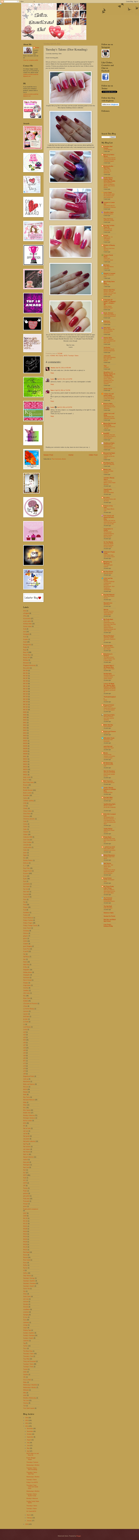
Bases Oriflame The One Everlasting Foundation (109, 331)
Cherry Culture (27, 811)
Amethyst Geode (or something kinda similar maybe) (109, 677)
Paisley (25, 1188)
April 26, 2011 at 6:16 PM (64, 379)
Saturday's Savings (29, 1278)
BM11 (25, 722)
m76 (24, 1066)
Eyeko (25, 878)
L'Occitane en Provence (30, 1003)
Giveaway (26, 930)
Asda (24, 629)
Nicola (106, 753)
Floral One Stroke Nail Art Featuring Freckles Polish (108, 545)
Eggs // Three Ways (109, 668)
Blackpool (26, 663)
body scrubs (26, 777)
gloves (25, 938)
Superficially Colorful (108, 490)
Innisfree (25, 988)
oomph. (106, 235)
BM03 (25, 712)
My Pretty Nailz (108, 619)
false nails (26, 891)
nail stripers (26, 1149)
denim (25, 852)
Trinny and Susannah (29, 1361)
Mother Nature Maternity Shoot (108, 307)
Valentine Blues (108, 573)
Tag (24, 1343)
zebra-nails (107, 356)
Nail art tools (27, 1128)
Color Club (26, 839)
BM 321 (25, 704)
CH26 (24, 803)
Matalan (25, 1092)
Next (24, 1170)
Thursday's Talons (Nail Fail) (31, 1473)
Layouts (25, 1014)
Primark (25, 1204)
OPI (24, 1185)
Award (25, 642)
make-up (25, 1079)
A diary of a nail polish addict (109, 394)
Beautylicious (108, 603)
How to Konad (27, 980)
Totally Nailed (108, 829)
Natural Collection (28, 1157)
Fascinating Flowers (109, 901)
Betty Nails (107, 328)
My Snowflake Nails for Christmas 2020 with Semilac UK (109, 195)
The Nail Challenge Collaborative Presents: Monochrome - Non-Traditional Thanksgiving (109, 585)
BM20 (25, 738)
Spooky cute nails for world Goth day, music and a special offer (110, 522)
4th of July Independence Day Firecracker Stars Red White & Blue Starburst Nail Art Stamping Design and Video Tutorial (110, 625)
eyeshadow (26, 884)
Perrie (105, 700)
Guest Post (26, 949)
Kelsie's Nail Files (109, 290)
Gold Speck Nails (109, 715)
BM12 (25, 725)
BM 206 (25, 670)
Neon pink (26, 1162)
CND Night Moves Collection (109, 267)
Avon (24, 636)
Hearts (25, 962)
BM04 (25, 715)
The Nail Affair (108, 797)
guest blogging (27, 946)
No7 (24, 1172)
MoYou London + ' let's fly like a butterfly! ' (110, 807)
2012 (27, 1423)
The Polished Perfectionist (108, 898)
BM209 (25, 754)
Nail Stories (107, 863)
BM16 (25, 733)
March (29, 1515)
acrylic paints (27, 621)
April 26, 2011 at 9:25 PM (64, 407)
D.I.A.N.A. (107, 497)
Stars (24, 1320)
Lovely (25, 1029)
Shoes (25, 1294)
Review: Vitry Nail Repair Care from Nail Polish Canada (110, 293)
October (29, 1434)
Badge (25, 647)
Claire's (25, 826)
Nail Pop (25, 1144)
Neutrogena (26, 1165)
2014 (27, 1417)
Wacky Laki (107, 469)
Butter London (27, 793)
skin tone (26, 1299)
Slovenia (25, 1307)
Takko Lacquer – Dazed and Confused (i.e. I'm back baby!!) (109, 708)
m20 (24, 1032)
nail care (25, 1131)
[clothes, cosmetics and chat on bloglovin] (110, 105)
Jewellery (26, 990)
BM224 (25, 769)
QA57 (25, 1213)
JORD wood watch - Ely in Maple (109, 648)
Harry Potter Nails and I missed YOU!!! (109, 556)
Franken (25, 915)
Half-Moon (26, 956)
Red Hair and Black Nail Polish (110, 920)
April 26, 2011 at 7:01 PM (62, 390)
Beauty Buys (27, 655)
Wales (25, 1382)
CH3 (24, 806)
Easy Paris (26, 868)
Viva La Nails (27, 1379)
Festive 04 (26, 897)
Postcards (26, 1201)
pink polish (26, 1196)
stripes (25, 1327)
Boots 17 (25, 780)
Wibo (24, 1392)
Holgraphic (26, 969)
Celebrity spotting (28, 800)
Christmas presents (29, 819)
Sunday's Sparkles (28, 1333)
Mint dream (107, 604)
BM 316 (25, 696)
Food (24, 910)
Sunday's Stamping (29, 1335)
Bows (24, 787)
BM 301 (25, 673)
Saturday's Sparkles (29, 1281)
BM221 (25, 764)
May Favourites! (108, 799)
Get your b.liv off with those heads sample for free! (109, 774)
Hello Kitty (26, 964)
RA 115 (25, 1218)
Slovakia (25, 1304)
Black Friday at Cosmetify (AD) (108, 229)
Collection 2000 (27, 837)
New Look (26, 1167)
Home (70, 455)
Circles (25, 824)
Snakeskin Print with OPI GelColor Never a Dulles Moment (110, 436)
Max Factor (26, 1097)
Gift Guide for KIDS (109, 220)
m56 (24, 1042)
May (28, 1448)
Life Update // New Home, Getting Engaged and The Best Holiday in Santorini (109, 380)
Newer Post (48, 455)
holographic (26, 975)
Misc (24, 1107)
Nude (24, 1178)
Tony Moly (26, 1359)
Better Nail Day (108, 725)
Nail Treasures (108, 781)
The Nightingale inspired (108, 565)
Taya (105, 365)
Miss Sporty (59, 355)
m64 (24, 1055)
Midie (24, 1102)
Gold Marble (107, 322)
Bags (24, 650)
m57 (24, 1045)
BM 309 (25, 681)
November (30, 1431)
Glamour (25, 933)
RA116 (25, 1239)
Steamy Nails (108, 337)
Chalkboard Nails (109, 443)
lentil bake (26, 1016)
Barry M (25, 652)
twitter (25, 1372)
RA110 (25, 1231)
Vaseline (25, 1374)
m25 (24, 1034)
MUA (24, 1123)
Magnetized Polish (28, 1076)
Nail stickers (27, 1146)
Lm (24, 1024)
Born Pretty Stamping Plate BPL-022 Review (109, 359)
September (30, 1437)
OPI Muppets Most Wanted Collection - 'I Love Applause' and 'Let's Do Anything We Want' (110, 821)
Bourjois (25, 785)
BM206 (25, 748)
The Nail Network (109, 594)
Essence (25, 873)
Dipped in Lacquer (109, 273)
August (29, 1440)
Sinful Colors (27, 1296)
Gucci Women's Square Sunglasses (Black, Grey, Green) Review (109, 185)
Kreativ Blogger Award (31, 1458)
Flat (24, 902)
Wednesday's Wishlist (29, 1387)
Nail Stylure (26, 1152)
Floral (24, 904)
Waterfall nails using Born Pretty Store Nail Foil (110, 840)
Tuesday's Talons (73, 355)
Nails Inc (25, 1154)
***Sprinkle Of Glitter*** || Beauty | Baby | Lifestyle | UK (110, 302)
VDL (24, 1377)
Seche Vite (26, 1288)
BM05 (25, 717)
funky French (27, 928)
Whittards (26, 1390)
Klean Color (26, 998)
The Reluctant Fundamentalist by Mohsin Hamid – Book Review (109, 534)
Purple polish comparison (30, 1209)
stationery (26, 1322)
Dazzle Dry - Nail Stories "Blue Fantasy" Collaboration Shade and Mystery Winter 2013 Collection (109, 869)
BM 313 (25, 689)
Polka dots (26, 1198)
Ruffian (25, 1265)
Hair (24, 954)
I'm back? (106, 367)
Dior (24, 858)
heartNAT (106, 433)
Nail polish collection (29, 1141)
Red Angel (26, 1252)
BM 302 (25, 676)
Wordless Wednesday (29, 1398)
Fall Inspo (106, 285)
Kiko (24, 996)
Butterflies (26, 795)
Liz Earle (25, 1021)
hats (24, 959)
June (28, 1445)
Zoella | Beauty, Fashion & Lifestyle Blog (110, 789)
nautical (25, 1159)
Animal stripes (27, 626)
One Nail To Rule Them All (109, 226)
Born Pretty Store (28, 782)
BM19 (25, 735)
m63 (24, 1053)
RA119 (25, 1244)
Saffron (25, 1273)
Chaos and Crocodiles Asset (108, 259)
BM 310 (25, 683)
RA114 (25, 1236)
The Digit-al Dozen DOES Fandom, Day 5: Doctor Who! (109, 658)
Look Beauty (27, 1027)
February (29, 1518)
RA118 (25, 1242)
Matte (25, 1094)
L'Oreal (25, 1006)
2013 (27, 1420)
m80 (24, 1074)
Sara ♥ (53, 390)
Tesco (25, 1348)
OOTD (25, 1183)
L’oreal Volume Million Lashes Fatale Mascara (109, 482)
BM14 (25, 728)
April (28, 1451)
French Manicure (28, 917)
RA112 (25, 1234)
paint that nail (108, 746)
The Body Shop (27, 1351)
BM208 (25, 751)
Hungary (25, 983)
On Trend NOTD (31, 1511)
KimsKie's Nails (109, 212)
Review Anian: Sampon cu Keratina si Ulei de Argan (109, 756)
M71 (24, 1061)
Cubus (25, 850)
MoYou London (27, 1120)
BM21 (25, 756)
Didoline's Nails (109, 913)
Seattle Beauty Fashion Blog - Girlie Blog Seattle (109, 179)
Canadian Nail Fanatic (108, 147)
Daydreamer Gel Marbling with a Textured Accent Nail (109, 446)
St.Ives (25, 1317)
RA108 (25, 1229)
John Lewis (26, 993)
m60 (24, 1050)
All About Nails (27, 623)
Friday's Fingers (28, 923)
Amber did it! (108, 388)
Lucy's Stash (108, 192)
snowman (26, 1312)
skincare (25, 1301)
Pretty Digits (107, 837)
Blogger (78, 1536)
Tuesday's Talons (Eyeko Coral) (31, 1494)
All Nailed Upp (108, 763)
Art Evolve (107, 347)
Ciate (24, 821)
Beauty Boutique (109, 636)
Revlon (25, 1255)
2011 (27, 1426)
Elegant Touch (27, 871)
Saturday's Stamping (29, 1283)
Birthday (25, 660)
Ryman (25, 1268)
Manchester (26, 1081)
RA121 (25, 1249)
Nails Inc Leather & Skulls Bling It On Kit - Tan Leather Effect (109, 891)
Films (24, 899)
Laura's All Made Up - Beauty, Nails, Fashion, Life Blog (109, 685)
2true (24, 611)
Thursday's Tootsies (32, 1462)
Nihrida (106, 609)
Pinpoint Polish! (109, 705)
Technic (25, 1346)
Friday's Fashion (28, 920)
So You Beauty (108, 542)
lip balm (25, 1019)
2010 (27, 1524)
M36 (24, 1040)
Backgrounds (27, 644)
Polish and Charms (110, 731)
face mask (26, 886)
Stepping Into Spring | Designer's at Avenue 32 (110, 690)
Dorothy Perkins (28, 860)
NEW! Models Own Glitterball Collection (109, 417)
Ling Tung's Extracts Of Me (108, 925)
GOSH (25, 941)
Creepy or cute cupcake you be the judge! (109, 456)
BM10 (25, 720)
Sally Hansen (27, 1275)
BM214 (25, 761)
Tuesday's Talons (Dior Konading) (31, 1468)
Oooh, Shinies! (108, 313)
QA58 (25, 1216)
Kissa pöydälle (108, 726)
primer (25, 1206)
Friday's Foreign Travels (30, 925)
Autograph (26, 634)
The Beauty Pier (109, 463)
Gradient (25, 943)
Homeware (26, 977)
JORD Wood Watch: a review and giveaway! (110, 315)
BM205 (25, 746)
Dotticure (25, 863)
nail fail (25, 1133)
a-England (26, 613)
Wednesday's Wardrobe (30, 1385)
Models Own (27, 1112)
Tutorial (25, 1369)
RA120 (25, 1247)
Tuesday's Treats (28, 1366)
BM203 (25, 743)
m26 (24, 1037)
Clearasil (25, 832)
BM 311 (25, 686)
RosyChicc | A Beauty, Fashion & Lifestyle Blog (109, 374)
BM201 (25, 741)
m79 (24, 1071)
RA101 (25, 1226)
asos (24, 631)
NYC (24, 1180)
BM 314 (25, 691)
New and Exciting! (109, 492)
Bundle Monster (27, 790)
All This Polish (108, 571)
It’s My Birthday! (108, 149)
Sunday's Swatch (28, 1338)
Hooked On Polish (109, 916)
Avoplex (25, 639)
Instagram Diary (108, 792)
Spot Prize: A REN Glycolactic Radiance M (109, 639)
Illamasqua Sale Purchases (108, 740)
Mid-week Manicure (29, 1099)
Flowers (25, 907)
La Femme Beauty (28, 1008)
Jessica (53, 367)
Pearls (25, 1191)
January (29, 1520)
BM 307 (25, 678)
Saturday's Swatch (28, 1286)
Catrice (25, 798)
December (30, 1428)
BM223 (25, 767)
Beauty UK (26, 657)
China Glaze (26, 813)
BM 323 (25, 709)
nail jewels (26, 1139)
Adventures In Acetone (108, 654)
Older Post (93, 455)
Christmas (26, 816)
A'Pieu (25, 616)
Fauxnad (25, 894)
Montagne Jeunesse (29, 1118)
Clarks (25, 829)
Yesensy (25, 1403)
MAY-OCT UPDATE (109, 464)
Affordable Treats (109, 738)
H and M (25, 951)
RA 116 (25, 1221)
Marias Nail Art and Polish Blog (110, 424)
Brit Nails (106, 265)
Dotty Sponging (108, 908)
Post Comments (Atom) (59, 459)
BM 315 (25, 694)
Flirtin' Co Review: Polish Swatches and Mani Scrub (109, 341)
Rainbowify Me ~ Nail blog (109, 167)
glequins (25, 936)
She (24, 1291)
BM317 (25, 772)
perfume (25, 1193)
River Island (26, 1260)
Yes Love (26, 1400)
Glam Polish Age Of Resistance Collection (110, 206)
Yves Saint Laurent (28, 1408)
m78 (24, 1068)
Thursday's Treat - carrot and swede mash (32, 1486)
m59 (24, 1048)
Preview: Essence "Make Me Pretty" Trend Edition (109, 612)
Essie (25, 876)
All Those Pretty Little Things (109, 887)
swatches (26, 1340)
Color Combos (27, 842)
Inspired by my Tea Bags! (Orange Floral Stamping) (109, 407)
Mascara (25, 1087)
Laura (52, 379)
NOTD (65, 355)
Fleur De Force (108, 219)
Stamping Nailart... (109, 214)
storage (25, 1325)
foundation (26, 912)
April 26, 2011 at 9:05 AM (63, 367)
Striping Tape (27, 1330)
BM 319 (25, 702)
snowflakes (26, 1309)
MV (24, 1126)
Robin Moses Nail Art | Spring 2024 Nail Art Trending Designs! (109, 159)
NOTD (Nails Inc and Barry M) (32, 1454)
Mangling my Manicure (108, 562)
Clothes (25, 834)
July (28, 1442)
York (24, 1405)
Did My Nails (108, 673)
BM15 (25, 730)
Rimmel (25, 1257)
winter (25, 1395)
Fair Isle (25, 889)
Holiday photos (27, 972)
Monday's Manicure (29, 1115)
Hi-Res (25, 967)
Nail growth (26, 1136)
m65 (24, 1058)
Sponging (26, 1314)
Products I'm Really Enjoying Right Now (109, 349)
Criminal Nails (108, 645)
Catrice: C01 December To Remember (107, 171)
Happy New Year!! (109, 748)
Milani (25, 1105)
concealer (26, 845)
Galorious (107, 321)
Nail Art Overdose (109, 771)
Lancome (26, 1011)
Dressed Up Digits (109, 453)
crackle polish (27, 847)
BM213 (25, 759)
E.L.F (24, 865)
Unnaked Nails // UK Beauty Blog (109, 666)
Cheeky (25, 808)
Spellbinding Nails (109, 804)
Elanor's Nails (108, 403)
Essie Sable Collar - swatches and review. (109, 849)
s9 (24, 1270)
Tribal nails (107, 733)
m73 (24, 1063)
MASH (25, 1089)
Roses (25, 1262)
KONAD (52, 355)
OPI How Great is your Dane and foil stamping (109, 718)
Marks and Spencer (29, 1084)
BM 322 (25, 707)
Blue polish (26, 668)
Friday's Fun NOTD (32, 1482)
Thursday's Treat (28, 1356)
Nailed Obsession (109, 855)
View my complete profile (30, 60)
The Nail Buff (108, 906)
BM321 (25, 774)
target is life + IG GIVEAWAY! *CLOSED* (108, 238)
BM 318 (25, 699)
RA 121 (25, 1223)
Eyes (24, 881)
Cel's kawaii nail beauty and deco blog (109, 517)
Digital (25, 855)
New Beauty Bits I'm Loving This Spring (109, 397)
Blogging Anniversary (29, 665)
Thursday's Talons (28, 1353)
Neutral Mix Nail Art (109, 782)
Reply (52, 373)
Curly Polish (108, 878)
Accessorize (27, 618)
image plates (27, 985)
